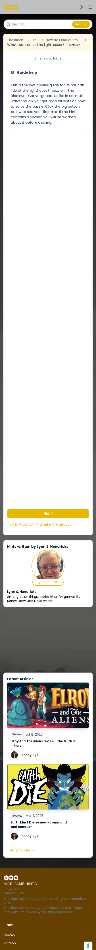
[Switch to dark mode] (81, 7)
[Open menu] (90, 7)
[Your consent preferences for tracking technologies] (88, 946)
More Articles (20, 850)
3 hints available (48, 58)
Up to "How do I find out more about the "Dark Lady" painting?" (41, 524)
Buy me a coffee (48, 582)
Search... (81, 24)
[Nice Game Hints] (12, 7)
